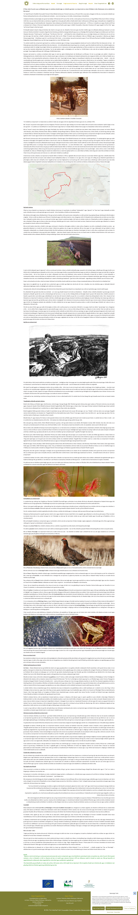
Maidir (53, 3)
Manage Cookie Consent (88, 910)
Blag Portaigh (83, 3)
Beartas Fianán (110, 912)
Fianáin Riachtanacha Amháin (114, 908)
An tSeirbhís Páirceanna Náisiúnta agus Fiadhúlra (70, 900)
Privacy (71, 910)
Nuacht (90, 3)
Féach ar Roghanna (129, 908)
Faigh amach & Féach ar (70, 3)
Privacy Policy (117, 912)
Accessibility (65, 910)
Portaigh (59, 3)
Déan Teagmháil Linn (100, 3)
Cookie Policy (77, 910)
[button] (135, 893)
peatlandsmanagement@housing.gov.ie (38, 905)
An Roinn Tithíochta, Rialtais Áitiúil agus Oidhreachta (70, 898)
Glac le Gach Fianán (98, 908)
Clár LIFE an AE (70, 903)
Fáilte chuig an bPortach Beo (41, 3)
